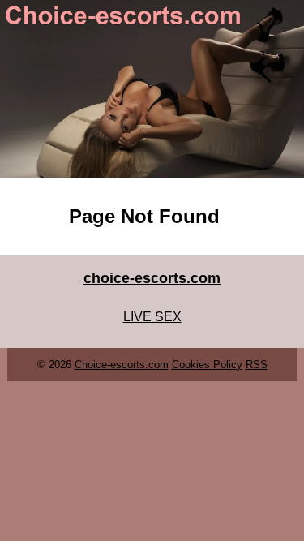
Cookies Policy (207, 365)
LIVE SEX (152, 317)
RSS (257, 365)
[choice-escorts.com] (152, 89)
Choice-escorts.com (122, 365)
